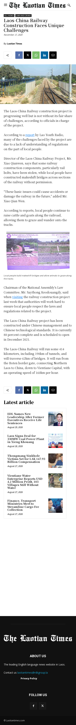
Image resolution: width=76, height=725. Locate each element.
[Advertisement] (38, 568)
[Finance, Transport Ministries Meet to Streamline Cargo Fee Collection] (55, 505)
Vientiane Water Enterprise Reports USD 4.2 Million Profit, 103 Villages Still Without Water (24, 482)
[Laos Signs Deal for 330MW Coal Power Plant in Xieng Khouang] (55, 441)
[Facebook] (19, 55)
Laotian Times (14, 43)
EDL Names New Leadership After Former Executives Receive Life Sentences (25, 418)
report (29, 135)
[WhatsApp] (36, 55)
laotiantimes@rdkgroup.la (32, 672)
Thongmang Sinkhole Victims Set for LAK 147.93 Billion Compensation (26, 459)
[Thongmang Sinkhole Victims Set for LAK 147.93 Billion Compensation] (55, 460)
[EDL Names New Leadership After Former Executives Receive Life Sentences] (55, 419)
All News (9, 15)
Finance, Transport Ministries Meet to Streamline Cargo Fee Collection (23, 505)
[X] (27, 55)
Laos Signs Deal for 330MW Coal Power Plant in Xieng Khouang (25, 439)
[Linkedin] (44, 55)
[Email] (53, 55)
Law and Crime (23, 15)
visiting (17, 297)
